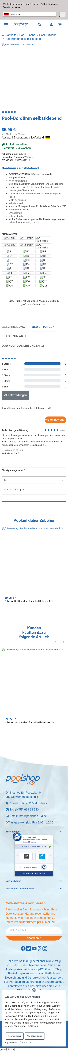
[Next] (64, 642)
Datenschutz (27, 1042)
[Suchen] (39, 24)
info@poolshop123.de (33, 816)
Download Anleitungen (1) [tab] (23, 345)
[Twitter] (28, 948)
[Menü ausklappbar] (6, 25)
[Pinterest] (39, 948)
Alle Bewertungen (15, 395)
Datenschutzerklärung (20, 913)
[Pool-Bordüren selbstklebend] (34, 75)
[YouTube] (34, 948)
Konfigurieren (14, 1036)
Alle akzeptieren (34, 1036)
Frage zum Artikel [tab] (16, 336)
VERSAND (14, 965)
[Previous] (55, 642)
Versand (22, 134)
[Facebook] (23, 948)
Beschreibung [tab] (13, 326)
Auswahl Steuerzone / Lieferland (23, 137)
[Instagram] (44, 948)
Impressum (11, 1042)
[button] (34, 832)
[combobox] (30, 14)
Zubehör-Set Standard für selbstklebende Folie (29, 601)
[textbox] (29, 14)
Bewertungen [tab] (43, 326)
